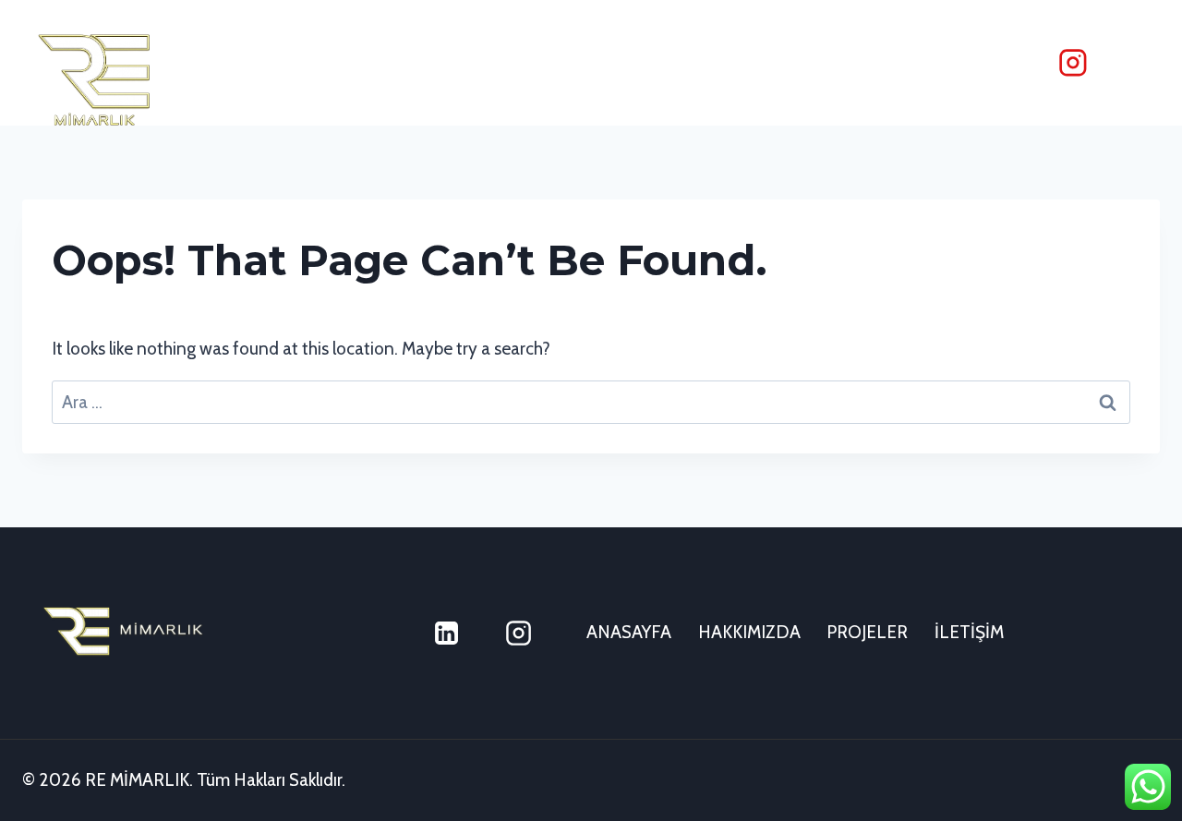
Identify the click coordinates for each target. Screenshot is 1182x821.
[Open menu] (1135, 62)
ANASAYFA (628, 632)
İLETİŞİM (969, 632)
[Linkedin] (447, 633)
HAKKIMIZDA (749, 632)
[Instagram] (1072, 62)
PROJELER (867, 632)
